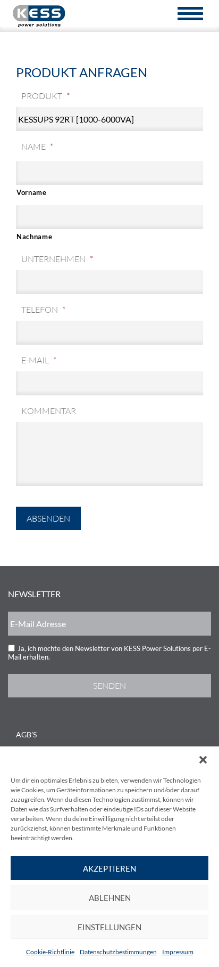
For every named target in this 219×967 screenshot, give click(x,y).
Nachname (34, 236)
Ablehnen (110, 898)
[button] (203, 759)
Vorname (31, 192)
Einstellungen (109, 927)
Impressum (177, 952)
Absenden (48, 518)
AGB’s (26, 734)
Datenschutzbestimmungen (118, 952)
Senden (109, 685)
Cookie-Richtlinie (50, 952)
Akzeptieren (109, 868)
